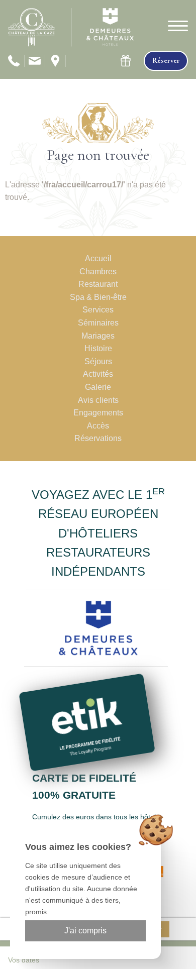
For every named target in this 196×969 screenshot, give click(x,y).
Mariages (98, 336)
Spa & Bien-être (98, 297)
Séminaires (98, 322)
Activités (98, 374)
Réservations (98, 438)
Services (98, 309)
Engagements (98, 412)
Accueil (98, 258)
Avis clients (98, 400)
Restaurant (98, 284)
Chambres (98, 271)
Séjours (98, 361)
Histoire (98, 348)
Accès (98, 425)
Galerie (98, 387)
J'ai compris (85, 930)
